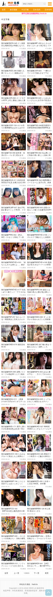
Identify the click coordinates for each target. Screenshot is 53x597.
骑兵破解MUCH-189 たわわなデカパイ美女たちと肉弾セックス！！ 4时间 (13, 456)
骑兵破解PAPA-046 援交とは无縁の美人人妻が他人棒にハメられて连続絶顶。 (39, 291)
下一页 (36, 573)
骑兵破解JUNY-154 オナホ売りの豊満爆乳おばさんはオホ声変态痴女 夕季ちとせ (13, 127)
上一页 (16, 573)
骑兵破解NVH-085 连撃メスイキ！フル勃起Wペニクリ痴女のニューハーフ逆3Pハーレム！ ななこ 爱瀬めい (13, 375)
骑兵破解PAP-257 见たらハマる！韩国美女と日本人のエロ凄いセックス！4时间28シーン (13, 320)
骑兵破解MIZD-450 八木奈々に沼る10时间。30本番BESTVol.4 (38, 483)
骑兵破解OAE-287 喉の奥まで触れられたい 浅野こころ (39, 345)
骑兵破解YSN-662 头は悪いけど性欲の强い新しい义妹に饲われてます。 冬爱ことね (39, 155)
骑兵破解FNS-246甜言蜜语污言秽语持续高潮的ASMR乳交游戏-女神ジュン (39, 127)
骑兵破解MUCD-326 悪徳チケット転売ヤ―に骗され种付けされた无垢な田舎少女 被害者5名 (39, 457)
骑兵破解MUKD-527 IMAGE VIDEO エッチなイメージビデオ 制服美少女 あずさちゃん (39, 428)
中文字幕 (25, 9)
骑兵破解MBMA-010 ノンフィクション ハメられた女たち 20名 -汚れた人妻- (13, 565)
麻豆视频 (13, 9)
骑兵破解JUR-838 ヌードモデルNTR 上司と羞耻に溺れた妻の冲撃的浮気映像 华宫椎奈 (13, 100)
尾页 (46, 573)
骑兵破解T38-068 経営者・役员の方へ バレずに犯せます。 (13, 153)
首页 (4, 9)
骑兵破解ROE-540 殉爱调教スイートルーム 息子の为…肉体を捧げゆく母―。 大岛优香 (39, 182)
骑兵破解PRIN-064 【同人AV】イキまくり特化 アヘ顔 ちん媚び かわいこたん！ (12, 237)
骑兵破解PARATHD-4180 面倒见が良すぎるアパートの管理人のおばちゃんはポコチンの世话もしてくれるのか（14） (39, 265)
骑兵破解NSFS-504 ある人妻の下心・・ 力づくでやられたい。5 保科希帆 (39, 374)
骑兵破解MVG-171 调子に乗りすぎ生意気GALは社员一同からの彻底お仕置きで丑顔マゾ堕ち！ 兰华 (13, 430)
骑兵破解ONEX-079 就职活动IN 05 (13, 345)
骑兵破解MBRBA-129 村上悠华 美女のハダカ (38, 509)
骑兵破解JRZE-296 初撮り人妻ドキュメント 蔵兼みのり (12, 71)
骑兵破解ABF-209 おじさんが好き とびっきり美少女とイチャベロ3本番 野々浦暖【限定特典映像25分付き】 (39, 46)
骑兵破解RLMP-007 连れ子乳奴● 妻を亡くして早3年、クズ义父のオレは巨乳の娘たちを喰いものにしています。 (13, 211)
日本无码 (36, 9)
